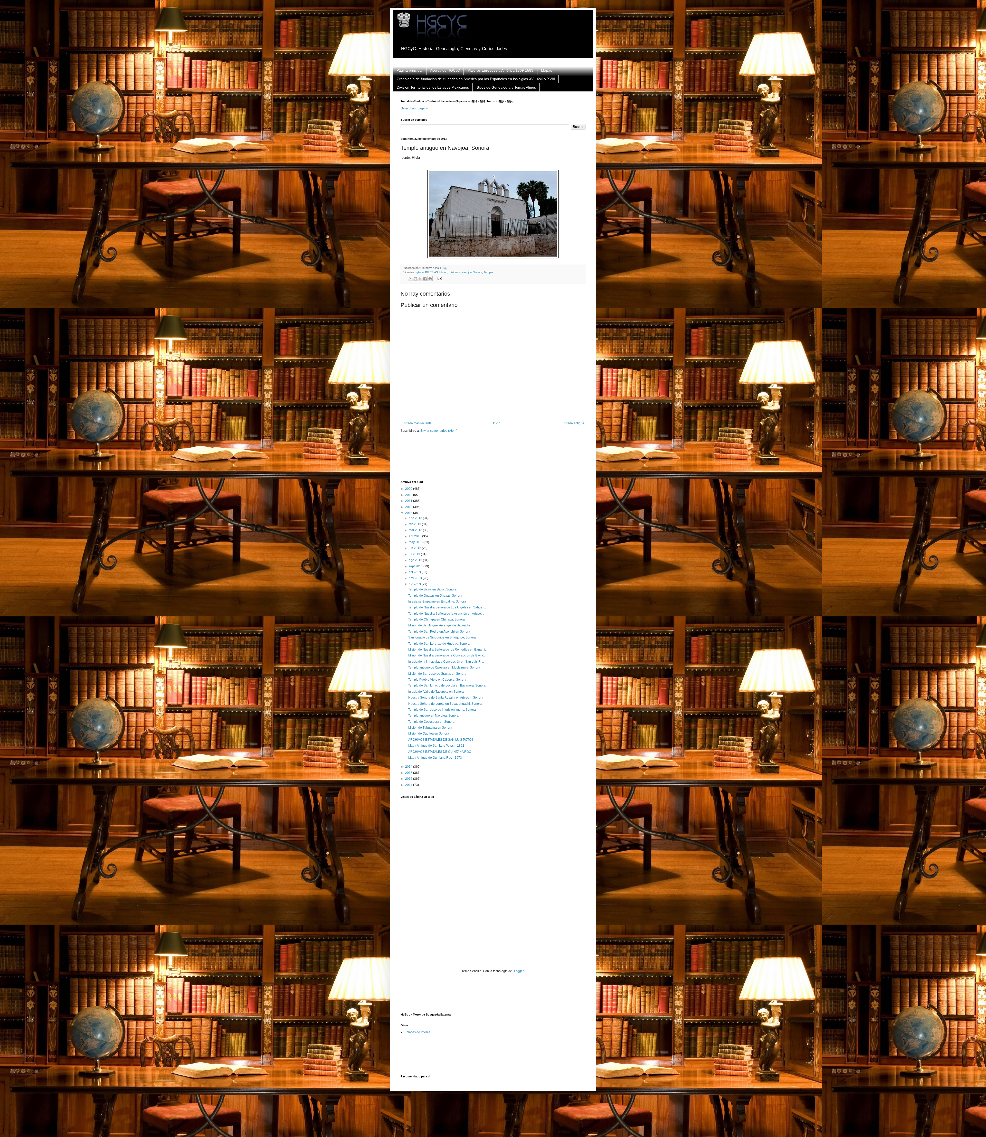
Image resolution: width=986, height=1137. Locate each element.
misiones (454, 272)
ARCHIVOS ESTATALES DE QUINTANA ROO (439, 752)
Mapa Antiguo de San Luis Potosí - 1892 (436, 745)
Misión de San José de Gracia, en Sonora (437, 673)
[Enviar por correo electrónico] (410, 278)
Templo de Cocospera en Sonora (431, 721)
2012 (409, 507)
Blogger (518, 971)
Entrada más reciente (417, 423)
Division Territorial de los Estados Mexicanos (433, 87)
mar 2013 (416, 530)
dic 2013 (415, 584)
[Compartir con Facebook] (425, 278)
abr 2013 (415, 536)
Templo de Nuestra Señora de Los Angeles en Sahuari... (447, 607)
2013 (409, 513)
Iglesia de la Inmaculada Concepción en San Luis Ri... (446, 661)
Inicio (496, 423)
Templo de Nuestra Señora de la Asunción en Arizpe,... (446, 613)
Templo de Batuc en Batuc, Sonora (432, 589)
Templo (488, 272)
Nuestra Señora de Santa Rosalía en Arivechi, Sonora (445, 697)
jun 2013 (415, 548)
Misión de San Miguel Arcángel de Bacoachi (439, 625)
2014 (409, 766)
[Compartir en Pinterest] (430, 278)
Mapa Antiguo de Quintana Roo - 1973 (435, 757)
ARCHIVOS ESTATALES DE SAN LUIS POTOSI (441, 739)
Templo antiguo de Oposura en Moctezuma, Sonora (444, 667)
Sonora (477, 272)
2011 (409, 501)
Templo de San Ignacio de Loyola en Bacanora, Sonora (447, 685)
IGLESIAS (431, 272)
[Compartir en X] (420, 278)
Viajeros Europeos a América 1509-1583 (500, 70)
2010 (409, 495)
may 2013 (416, 542)
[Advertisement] (494, 460)
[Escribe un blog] (415, 278)
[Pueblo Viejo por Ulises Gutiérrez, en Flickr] (493, 257)
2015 (409, 773)
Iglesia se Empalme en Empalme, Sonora (437, 601)
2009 (409, 489)
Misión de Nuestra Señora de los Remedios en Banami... (447, 649)
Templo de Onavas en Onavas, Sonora (435, 595)
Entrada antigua (573, 423)
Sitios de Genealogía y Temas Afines (506, 87)
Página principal (409, 70)
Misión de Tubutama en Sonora (430, 727)
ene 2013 (416, 518)
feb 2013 (415, 524)
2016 (409, 779)
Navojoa (466, 272)
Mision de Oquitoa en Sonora (428, 733)
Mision (443, 272)
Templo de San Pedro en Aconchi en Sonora (439, 631)
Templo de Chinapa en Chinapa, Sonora (436, 619)
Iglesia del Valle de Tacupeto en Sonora (436, 691)
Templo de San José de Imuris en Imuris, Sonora (442, 709)
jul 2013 (415, 554)
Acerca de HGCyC (445, 70)
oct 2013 (415, 572)
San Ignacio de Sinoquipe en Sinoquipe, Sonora (442, 637)
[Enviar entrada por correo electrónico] (439, 278)
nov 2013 (416, 578)
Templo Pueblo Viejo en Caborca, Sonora (437, 679)
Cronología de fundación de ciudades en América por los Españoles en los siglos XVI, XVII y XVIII (476, 79)
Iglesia (420, 272)
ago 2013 (416, 560)
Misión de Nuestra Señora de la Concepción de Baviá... (447, 655)
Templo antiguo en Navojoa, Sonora (433, 715)
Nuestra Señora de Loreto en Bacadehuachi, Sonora (445, 704)
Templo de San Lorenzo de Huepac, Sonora (439, 643)
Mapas (546, 70)
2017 (409, 785)
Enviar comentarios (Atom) (438, 431)
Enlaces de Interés (417, 1032)
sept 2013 (416, 566)
